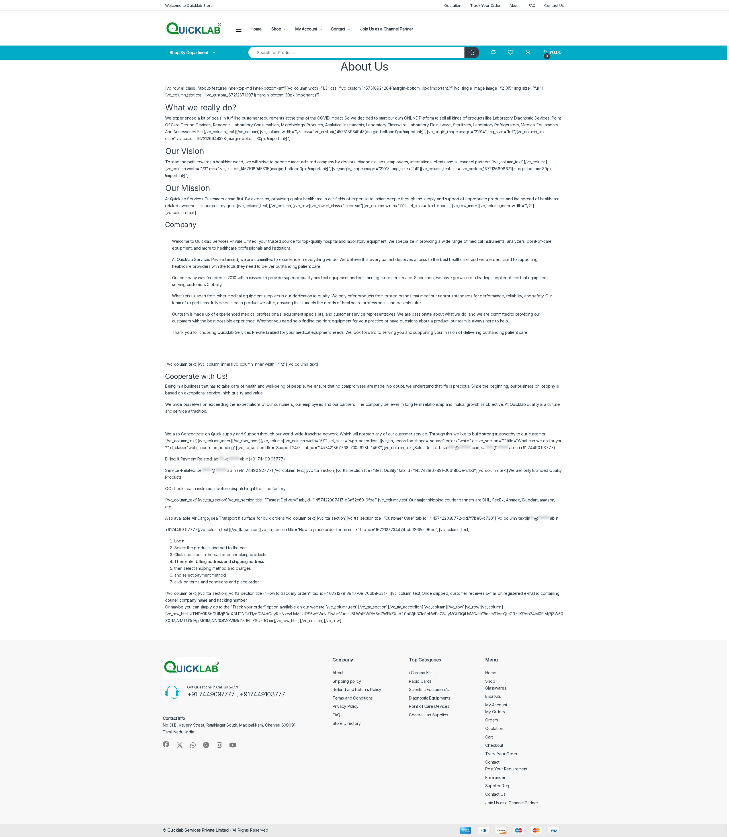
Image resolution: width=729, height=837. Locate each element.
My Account (306, 28)
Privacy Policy (346, 706)
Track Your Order (485, 5)
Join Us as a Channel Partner (386, 28)
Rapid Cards (420, 681)
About (514, 5)
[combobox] (356, 52)
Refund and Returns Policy (357, 689)
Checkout (494, 745)
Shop (276, 28)
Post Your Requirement (506, 768)
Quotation (452, 5)
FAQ (532, 5)
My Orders (495, 711)
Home (256, 28)
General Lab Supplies (428, 714)
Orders (491, 719)
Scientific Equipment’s (429, 689)
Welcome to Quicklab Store (189, 5)
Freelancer (495, 777)
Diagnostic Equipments (429, 698)
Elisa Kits (493, 696)
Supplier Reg (497, 785)
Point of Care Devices (429, 706)
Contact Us (554, 5)
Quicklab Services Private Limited (198, 830)
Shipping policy (347, 681)
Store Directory (347, 723)
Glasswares (495, 688)
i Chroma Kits (421, 672)
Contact (338, 28)
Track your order (248, 606)
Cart (489, 737)
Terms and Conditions (353, 698)
